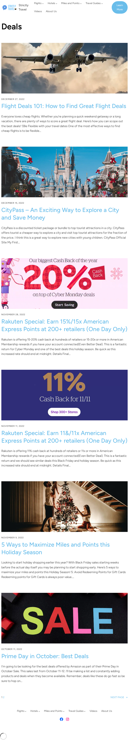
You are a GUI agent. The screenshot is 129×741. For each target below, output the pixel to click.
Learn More (120, 7)
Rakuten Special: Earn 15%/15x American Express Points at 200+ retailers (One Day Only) (64, 325)
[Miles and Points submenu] (81, 3)
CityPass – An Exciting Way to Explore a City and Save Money (60, 213)
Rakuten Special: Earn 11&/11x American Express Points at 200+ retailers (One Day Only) (64, 436)
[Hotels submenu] (56, 3)
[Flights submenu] (43, 3)
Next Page (119, 697)
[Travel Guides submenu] (102, 3)
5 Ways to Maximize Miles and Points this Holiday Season (55, 548)
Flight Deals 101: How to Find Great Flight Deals (63, 106)
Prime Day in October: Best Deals (45, 656)
